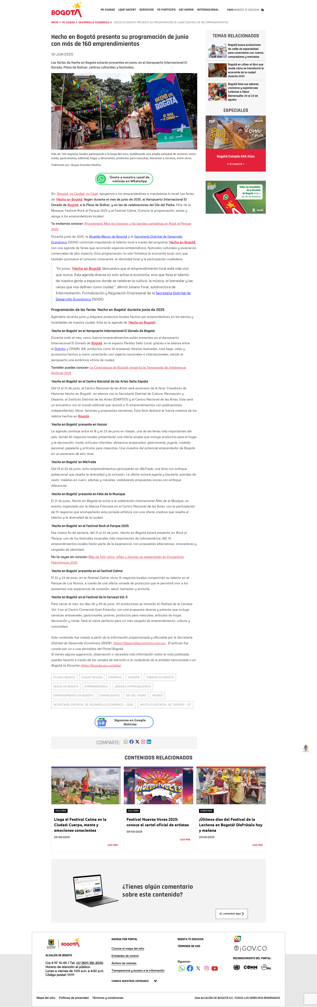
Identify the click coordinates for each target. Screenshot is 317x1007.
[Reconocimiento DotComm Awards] (250, 967)
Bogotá (73, 205)
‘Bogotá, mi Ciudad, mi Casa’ (78, 194)
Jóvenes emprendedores (132, 686)
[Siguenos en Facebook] (181, 968)
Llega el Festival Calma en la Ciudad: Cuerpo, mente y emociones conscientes (80, 825)
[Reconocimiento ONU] (236, 967)
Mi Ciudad (68, 22)
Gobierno (206, 811)
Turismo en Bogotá (160, 677)
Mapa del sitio (46, 997)
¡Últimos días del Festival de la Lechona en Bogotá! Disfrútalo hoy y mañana (230, 825)
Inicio (54, 22)
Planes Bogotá (64, 677)
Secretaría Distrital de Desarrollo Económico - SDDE (93, 704)
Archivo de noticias (124, 963)
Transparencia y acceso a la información (138, 970)
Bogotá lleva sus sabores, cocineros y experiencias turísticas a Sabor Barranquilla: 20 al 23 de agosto (243, 91)
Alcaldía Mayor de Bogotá (108, 236)
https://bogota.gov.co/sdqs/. (101, 665)
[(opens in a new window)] (143, 742)
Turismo (134, 677)
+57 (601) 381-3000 (89, 963)
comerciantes (109, 695)
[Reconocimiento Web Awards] (266, 967)
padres (157, 695)
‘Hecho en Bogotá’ (69, 199)
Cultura (60, 811)
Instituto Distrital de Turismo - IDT (165, 704)
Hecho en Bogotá (65, 686)
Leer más (113, 845)
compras (115, 677)
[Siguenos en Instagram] (206, 968)
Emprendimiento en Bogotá (73, 695)
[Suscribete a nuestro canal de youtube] (215, 968)
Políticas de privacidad (74, 997)
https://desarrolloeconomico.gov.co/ (139, 643)
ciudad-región (91, 677)
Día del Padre (136, 695)
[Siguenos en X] (198, 968)
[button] (126, 742)
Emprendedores (96, 686)
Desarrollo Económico (94, 22)
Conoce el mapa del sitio (128, 948)
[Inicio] (66, 9)
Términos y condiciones (107, 997)
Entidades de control (125, 956)
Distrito (60, 349)
